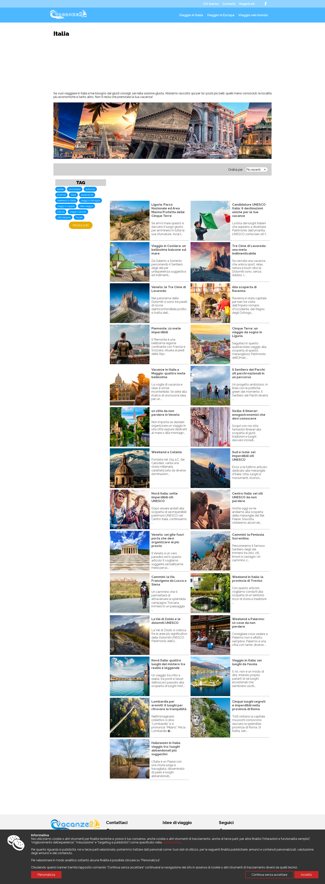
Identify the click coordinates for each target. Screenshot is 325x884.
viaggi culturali (78, 211)
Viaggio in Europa (221, 15)
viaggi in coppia (66, 206)
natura (61, 211)
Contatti (228, 3)
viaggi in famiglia (90, 200)
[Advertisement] (162, 64)
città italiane (64, 217)
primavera (74, 189)
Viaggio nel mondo (253, 15)
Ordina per (235, 169)
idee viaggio (86, 206)
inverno (61, 194)
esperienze (87, 194)
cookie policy (171, 842)
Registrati (247, 3)
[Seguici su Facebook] (265, 4)
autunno (90, 189)
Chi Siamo (211, 3)
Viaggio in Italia (191, 15)
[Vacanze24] (69, 19)
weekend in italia (66, 200)
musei (79, 217)
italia (73, 194)
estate (60, 189)
